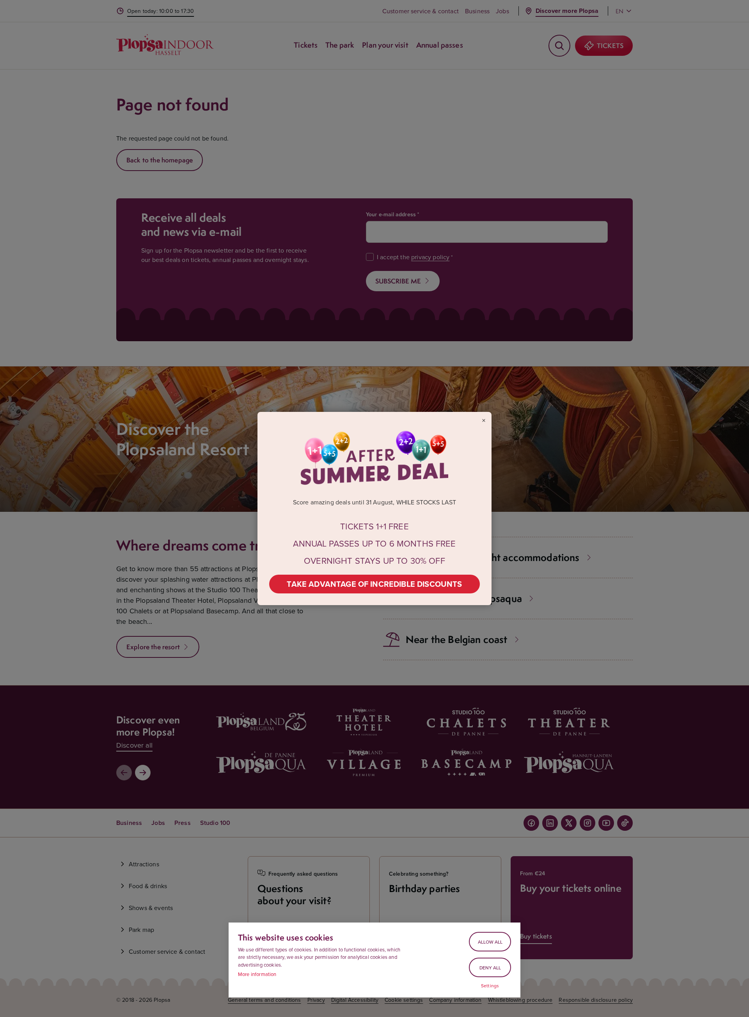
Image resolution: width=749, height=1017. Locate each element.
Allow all (490, 942)
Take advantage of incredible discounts (374, 584)
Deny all (490, 967)
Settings (490, 985)
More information (257, 974)
